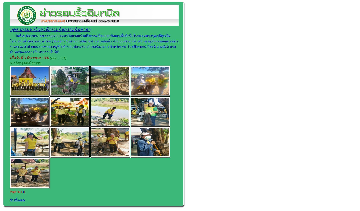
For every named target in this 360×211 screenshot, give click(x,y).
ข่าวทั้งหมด (17, 200)
